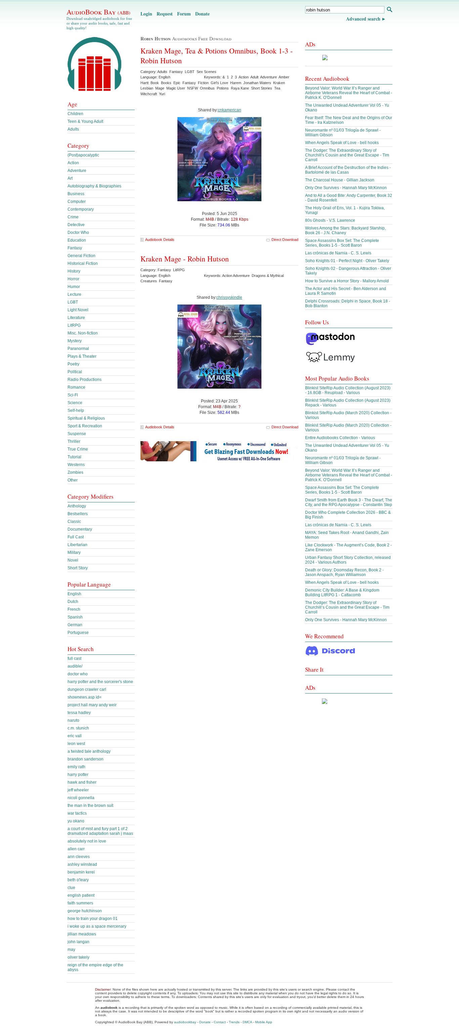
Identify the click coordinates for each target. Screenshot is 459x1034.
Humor (74, 286)
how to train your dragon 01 (93, 918)
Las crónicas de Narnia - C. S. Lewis (338, 253)
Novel (73, 560)
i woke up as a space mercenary (97, 926)
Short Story (78, 568)
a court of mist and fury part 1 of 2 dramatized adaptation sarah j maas (100, 831)
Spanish (75, 617)
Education (77, 240)
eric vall (75, 736)
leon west (76, 743)
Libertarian (77, 544)
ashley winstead (82, 864)
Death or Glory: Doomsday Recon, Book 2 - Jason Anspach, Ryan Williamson (344, 572)
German (75, 624)
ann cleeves (79, 856)
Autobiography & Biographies (94, 186)
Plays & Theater (82, 356)
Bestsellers (78, 513)
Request (165, 13)
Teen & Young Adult (85, 121)
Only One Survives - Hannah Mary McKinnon (346, 187)
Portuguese (78, 632)
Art (70, 178)
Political (75, 371)
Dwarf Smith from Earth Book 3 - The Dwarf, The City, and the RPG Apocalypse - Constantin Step (348, 502)
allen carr (76, 849)
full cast (74, 658)
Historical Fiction (83, 263)
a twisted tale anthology (89, 751)
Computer (77, 201)
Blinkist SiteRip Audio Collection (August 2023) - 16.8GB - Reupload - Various (347, 390)
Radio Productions (84, 379)
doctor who (78, 674)
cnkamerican (229, 110)
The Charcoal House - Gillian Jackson (339, 180)
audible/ (75, 666)
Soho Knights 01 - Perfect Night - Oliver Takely (347, 260)
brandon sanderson (85, 759)
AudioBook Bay (98, 11)
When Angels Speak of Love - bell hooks (342, 142)
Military (74, 552)
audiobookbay (185, 1022)
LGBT (73, 302)
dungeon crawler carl (87, 689)
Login (146, 13)
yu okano (76, 821)
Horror (73, 279)
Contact (220, 1022)
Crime (73, 217)
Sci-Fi (73, 395)
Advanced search (363, 18)
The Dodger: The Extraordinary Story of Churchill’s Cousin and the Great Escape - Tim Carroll (347, 607)
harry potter (78, 774)
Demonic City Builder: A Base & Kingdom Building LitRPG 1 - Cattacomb (342, 592)
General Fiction (81, 255)
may (71, 949)
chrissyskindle (229, 297)
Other (73, 480)
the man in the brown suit (90, 805)
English (74, 594)
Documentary (80, 529)
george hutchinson (85, 910)
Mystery (75, 340)
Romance (76, 387)
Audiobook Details (159, 240)
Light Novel (78, 310)
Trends (234, 1022)
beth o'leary (78, 880)
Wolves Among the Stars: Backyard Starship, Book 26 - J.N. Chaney (345, 230)
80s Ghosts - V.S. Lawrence (330, 220)
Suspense (77, 433)
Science (75, 402)
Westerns (76, 464)
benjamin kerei (81, 872)
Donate (202, 13)
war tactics (77, 813)
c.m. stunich (78, 728)
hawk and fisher (82, 782)
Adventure (77, 170)
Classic (74, 521)
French (74, 609)
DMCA (247, 1022)
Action (73, 163)
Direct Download (285, 240)
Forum (184, 13)
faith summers (80, 903)
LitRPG (74, 325)
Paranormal (78, 348)
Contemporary (81, 209)
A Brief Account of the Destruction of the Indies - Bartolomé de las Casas (348, 170)
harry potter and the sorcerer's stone (100, 681)
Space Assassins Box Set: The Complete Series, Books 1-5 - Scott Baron (342, 243)
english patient (81, 895)
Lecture (74, 294)
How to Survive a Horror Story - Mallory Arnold (347, 281)
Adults (73, 129)
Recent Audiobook (327, 78)
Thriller (74, 441)
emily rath (76, 766)
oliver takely (78, 957)
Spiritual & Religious (86, 418)
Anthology (77, 506)
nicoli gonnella (81, 797)
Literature (76, 317)
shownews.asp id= (84, 697)
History (74, 271)
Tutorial (74, 457)
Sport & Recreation (85, 426)
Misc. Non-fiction (83, 333)
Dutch (73, 601)
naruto (73, 720)
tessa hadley (79, 712)
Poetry (73, 364)
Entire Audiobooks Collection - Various (340, 437)
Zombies (75, 472)
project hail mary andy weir (92, 705)
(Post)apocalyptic (83, 155)
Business (76, 193)
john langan (78, 941)
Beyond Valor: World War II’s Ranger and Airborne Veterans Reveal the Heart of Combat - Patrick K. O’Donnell (348, 93)
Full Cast (76, 537)
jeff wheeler (78, 790)
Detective (76, 224)
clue (71, 887)
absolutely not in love (87, 841)
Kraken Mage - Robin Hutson (184, 258)
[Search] (389, 10)
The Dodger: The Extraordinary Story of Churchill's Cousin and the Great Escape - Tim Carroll (347, 155)
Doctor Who (78, 232)
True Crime (78, 449)
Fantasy (75, 248)
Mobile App (263, 1022)
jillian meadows (82, 934)
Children (75, 113)
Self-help (76, 410)
